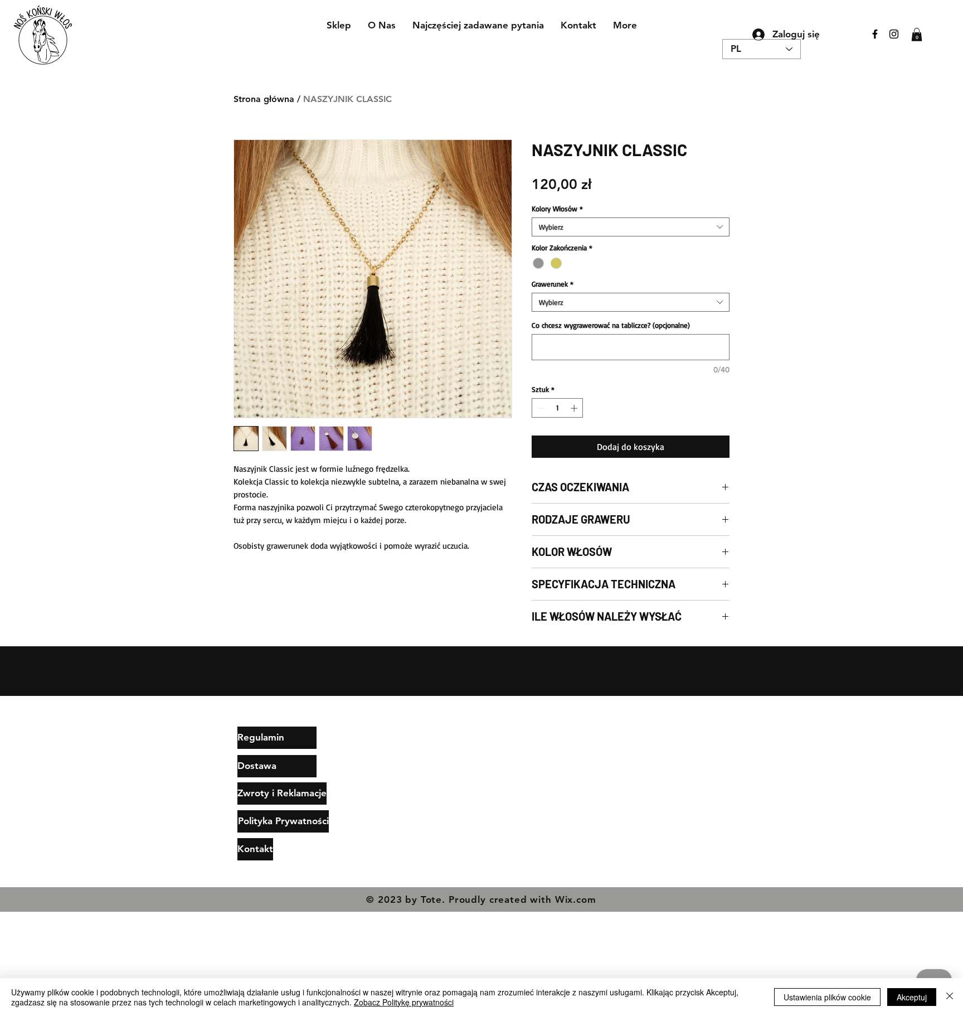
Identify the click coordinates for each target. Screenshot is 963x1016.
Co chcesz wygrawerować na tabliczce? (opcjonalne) (611, 325)
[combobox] (630, 226)
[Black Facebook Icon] (875, 34)
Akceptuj (912, 997)
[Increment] (575, 408)
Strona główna (264, 99)
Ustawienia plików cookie (827, 997)
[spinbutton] (557, 408)
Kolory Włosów (557, 208)
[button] (916, 34)
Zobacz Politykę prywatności (404, 1002)
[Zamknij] (949, 997)
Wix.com (575, 899)
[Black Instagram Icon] (894, 34)
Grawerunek (552, 283)
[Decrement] (540, 408)
